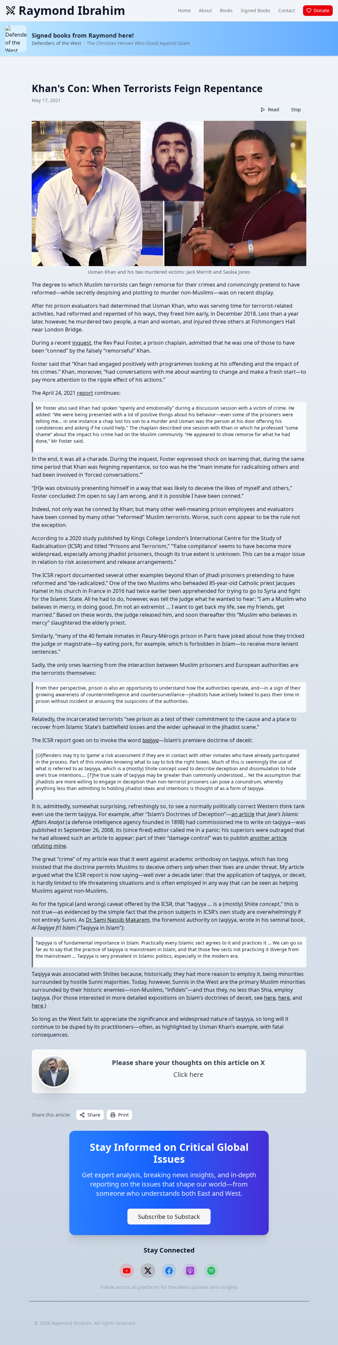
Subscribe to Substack (169, 1217)
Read (273, 109)
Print (123, 1115)
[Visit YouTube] (127, 1271)
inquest (81, 342)
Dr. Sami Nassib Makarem (118, 919)
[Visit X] (148, 1271)
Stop (296, 109)
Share (93, 1115)
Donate (321, 10)
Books (226, 10)
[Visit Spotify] (211, 1271)
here (270, 997)
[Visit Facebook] (169, 1271)
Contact (286, 10)
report (85, 393)
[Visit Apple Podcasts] (190, 1271)
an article (242, 814)
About (205, 10)
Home (184, 10)
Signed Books (255, 10)
